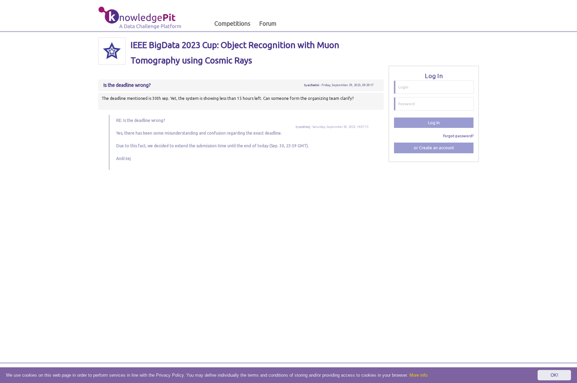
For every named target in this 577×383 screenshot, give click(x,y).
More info (418, 375)
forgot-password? (458, 136)
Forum (267, 23)
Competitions (232, 23)
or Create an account (434, 147)
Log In (434, 122)
